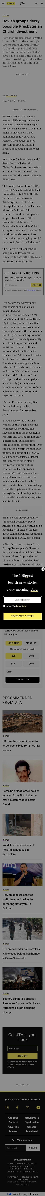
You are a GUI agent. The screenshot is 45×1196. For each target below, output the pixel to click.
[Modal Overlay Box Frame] (22, 598)
